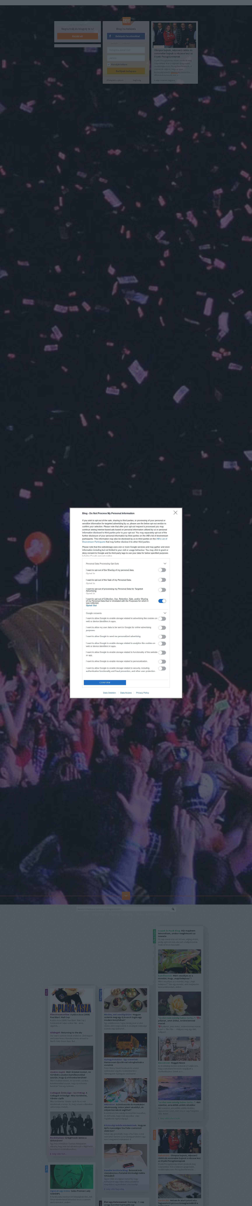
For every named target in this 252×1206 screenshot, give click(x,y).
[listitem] (126, 563)
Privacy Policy (142, 693)
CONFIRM (105, 683)
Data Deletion (109, 693)
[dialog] (126, 603)
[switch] (162, 570)
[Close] (176, 513)
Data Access (126, 693)
